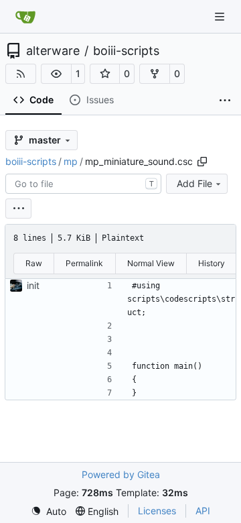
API (202, 510)
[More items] (225, 100)
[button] (56, 74)
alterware (53, 51)
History (211, 263)
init (33, 285)
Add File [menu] (194, 183)
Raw (33, 263)
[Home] (25, 17)
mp (71, 161)
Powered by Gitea (121, 474)
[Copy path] (202, 161)
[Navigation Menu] (221, 16)
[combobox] (83, 184)
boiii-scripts (126, 51)
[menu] (18, 208)
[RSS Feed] (20, 74)
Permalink (84, 263)
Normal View (151, 263)
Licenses (157, 510)
